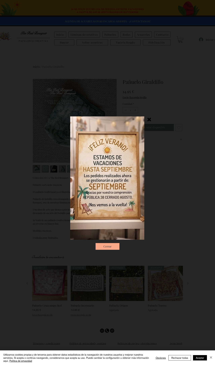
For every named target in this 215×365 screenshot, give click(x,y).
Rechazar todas (179, 357)
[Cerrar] (211, 357)
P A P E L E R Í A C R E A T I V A (62, 103)
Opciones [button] (161, 357)
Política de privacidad (20, 360)
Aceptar (200, 357)
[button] (149, 119)
